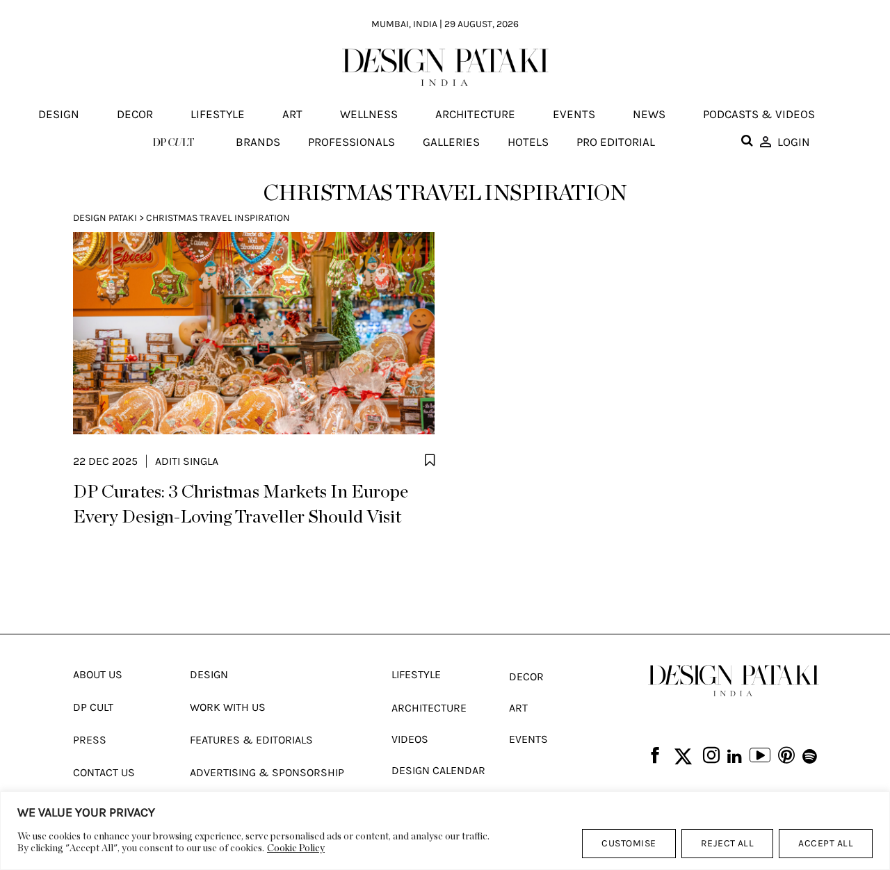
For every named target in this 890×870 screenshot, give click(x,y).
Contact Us (104, 772)
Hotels (528, 142)
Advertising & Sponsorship (267, 772)
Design (58, 114)
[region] (445, 830)
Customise (628, 843)
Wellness (369, 114)
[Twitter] (683, 757)
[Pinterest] (786, 756)
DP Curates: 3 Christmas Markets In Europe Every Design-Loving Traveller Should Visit (240, 504)
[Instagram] (711, 756)
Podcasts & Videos (759, 114)
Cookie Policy (296, 848)
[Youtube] (760, 757)
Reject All (727, 843)
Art (292, 114)
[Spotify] (809, 757)
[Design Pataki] (733, 680)
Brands (258, 142)
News (649, 114)
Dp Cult (93, 707)
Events (574, 114)
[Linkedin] (734, 757)
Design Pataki (105, 218)
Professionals (351, 142)
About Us (97, 674)
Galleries (451, 142)
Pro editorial (615, 142)
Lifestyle (218, 114)
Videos (409, 739)
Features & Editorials (251, 739)
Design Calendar (438, 770)
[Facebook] (655, 756)
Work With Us (228, 707)
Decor (135, 114)
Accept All (825, 843)
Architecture (475, 114)
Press (89, 739)
